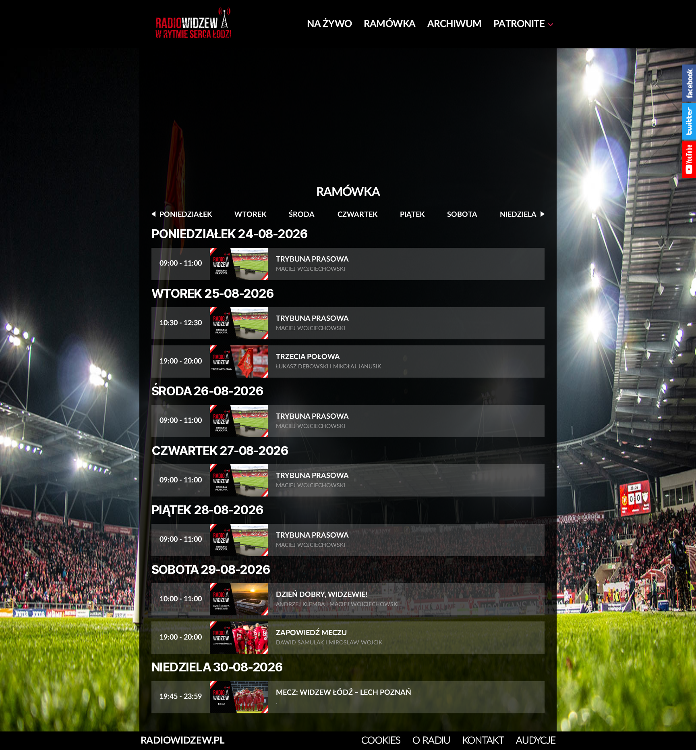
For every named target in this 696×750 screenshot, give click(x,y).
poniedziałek (186, 214)
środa (302, 214)
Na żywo (329, 24)
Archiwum (454, 24)
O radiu (431, 741)
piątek (412, 214)
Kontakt (483, 741)
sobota (462, 214)
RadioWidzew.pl (182, 741)
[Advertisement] (348, 120)
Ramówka (390, 24)
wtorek (250, 214)
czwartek (357, 214)
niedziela (518, 214)
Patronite (519, 24)
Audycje (535, 741)
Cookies (380, 741)
